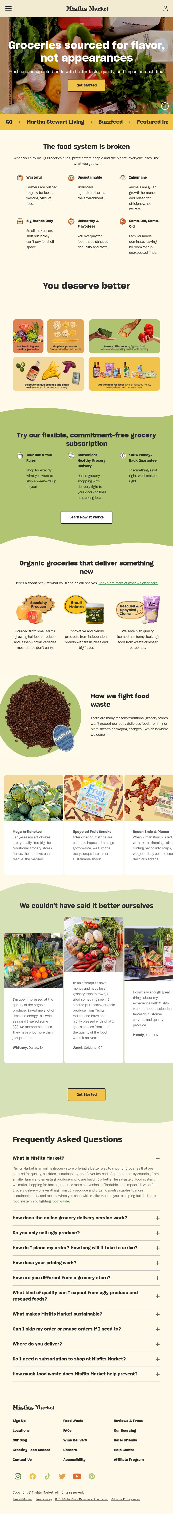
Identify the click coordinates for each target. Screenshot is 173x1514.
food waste (60, 1201)
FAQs (67, 1430)
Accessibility (74, 1459)
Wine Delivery (75, 1440)
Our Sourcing (125, 1430)
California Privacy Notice (125, 1499)
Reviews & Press (128, 1421)
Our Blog (20, 1440)
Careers (70, 1450)
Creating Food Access (31, 1450)
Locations (21, 1430)
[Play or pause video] (165, 106)
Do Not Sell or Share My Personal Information (81, 1499)
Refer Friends (125, 1440)
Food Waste (73, 1421)
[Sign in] (165, 8)
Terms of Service (22, 1499)
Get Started (87, 85)
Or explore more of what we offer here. (128, 583)
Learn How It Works (86, 517)
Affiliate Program (129, 1459)
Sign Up (19, 1421)
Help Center (124, 1450)
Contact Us (22, 1459)
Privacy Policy (44, 1499)
